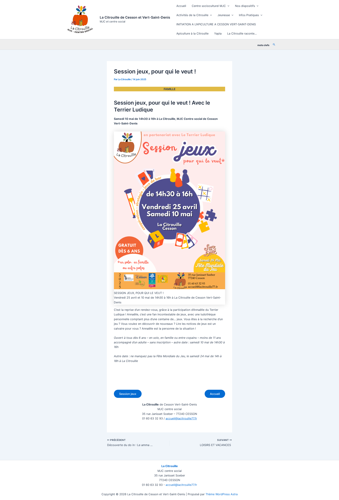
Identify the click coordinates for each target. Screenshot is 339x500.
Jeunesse (224, 15)
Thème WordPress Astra (222, 494)
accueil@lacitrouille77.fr (181, 418)
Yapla (218, 33)
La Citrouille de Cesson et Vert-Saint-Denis (135, 17)
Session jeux (127, 394)
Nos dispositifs (245, 6)
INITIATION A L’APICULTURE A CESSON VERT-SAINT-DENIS (216, 24)
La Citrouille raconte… (242, 33)
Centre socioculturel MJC (209, 6)
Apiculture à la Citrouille (192, 33)
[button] (227, 5)
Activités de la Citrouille (192, 15)
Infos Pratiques (249, 15)
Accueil (181, 6)
